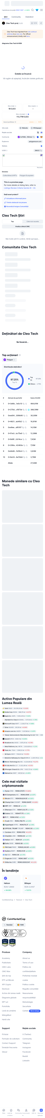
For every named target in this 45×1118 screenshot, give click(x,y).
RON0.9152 (18, 832)
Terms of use (27, 963)
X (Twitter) (26, 1034)
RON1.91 (17, 840)
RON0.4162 (15, 817)
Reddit (25, 1056)
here (28, 36)
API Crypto (6, 984)
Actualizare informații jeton (16, 198)
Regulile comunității (30, 989)
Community (27, 1039)
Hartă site (6, 1019)
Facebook (26, 1052)
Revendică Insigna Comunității (17, 206)
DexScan (5, 989)
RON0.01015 (18, 791)
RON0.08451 (21, 802)
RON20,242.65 (20, 847)
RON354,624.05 (19, 798)
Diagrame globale (9, 997)
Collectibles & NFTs (10, 175)
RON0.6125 (18, 851)
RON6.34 (15, 806)
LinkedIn (26, 1061)
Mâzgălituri (6, 1015)
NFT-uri (5, 1002)
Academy (6, 958)
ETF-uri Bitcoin (8, 980)
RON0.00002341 (20, 862)
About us (26, 958)
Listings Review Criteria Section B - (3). (20, 188)
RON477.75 (17, 813)
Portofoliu (6, 1006)
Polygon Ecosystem (27, 175)
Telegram (26, 1043)
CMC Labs (6, 967)
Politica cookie (28, 984)
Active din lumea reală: (11, 993)
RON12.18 (22, 828)
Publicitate (6, 963)
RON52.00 (18, 836)
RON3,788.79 (18, 821)
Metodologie (27, 1002)
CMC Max (6, 971)
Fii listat (5, 1034)
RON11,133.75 (19, 810)
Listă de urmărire (9, 1011)
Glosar (4, 1052)
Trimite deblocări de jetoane (16, 202)
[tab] (12, 221)
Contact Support (9, 1043)
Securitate (26, 1006)
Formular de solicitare (11, 1039)
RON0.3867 (19, 858)
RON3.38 (15, 855)
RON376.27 (19, 825)
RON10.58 (17, 843)
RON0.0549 (20, 795)
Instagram (26, 1047)
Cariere (25, 1011)
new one (19, 34)
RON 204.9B (12, 10)
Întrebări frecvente (9, 1047)
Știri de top (6, 976)
